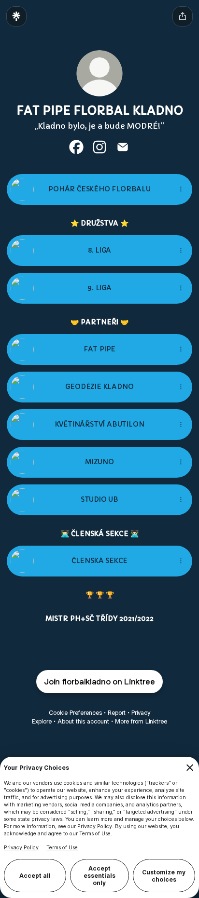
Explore (42, 721)
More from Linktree (141, 721)
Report (117, 713)
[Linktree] (16, 16)
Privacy (140, 713)
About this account (83, 721)
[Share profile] (182, 16)
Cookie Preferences (75, 713)
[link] (76, 147)
